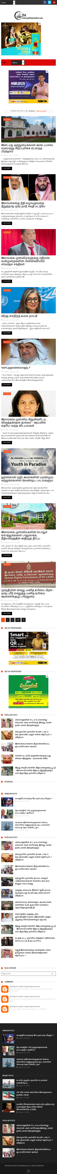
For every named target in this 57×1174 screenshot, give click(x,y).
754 (18, 620)
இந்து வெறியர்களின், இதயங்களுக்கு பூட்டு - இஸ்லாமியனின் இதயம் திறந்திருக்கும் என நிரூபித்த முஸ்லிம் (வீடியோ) (35, 770)
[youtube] (54, 2)
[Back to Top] (28, 1171)
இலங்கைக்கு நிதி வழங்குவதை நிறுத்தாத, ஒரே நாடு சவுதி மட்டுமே (23, 204)
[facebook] (45, 2)
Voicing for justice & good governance (25, 986)
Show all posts (41, 111)
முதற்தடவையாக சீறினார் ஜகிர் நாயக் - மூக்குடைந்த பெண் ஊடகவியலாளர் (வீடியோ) (33, 893)
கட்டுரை (7, 119)
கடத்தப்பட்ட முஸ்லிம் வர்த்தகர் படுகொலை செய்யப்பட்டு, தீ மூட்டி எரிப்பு (35, 939)
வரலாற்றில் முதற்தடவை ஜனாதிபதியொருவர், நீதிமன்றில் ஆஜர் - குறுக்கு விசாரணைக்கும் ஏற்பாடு (33, 917)
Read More (7, 168)
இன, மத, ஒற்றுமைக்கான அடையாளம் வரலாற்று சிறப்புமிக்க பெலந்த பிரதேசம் (27, 148)
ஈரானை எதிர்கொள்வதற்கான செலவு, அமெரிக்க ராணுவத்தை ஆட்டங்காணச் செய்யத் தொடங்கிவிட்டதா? (32, 825)
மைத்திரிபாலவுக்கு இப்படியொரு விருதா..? (33, 798)
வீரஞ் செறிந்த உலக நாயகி (19, 316)
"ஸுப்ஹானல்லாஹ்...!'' (15, 368)
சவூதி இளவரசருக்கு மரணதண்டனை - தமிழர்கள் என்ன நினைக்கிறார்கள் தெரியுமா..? (33, 953)
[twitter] (49, 2)
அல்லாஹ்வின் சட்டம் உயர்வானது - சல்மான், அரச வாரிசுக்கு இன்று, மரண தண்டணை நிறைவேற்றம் (33, 723)
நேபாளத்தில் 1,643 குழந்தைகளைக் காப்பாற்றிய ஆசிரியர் (30, 811)
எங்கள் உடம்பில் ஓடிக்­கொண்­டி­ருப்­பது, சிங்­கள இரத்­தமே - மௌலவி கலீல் (33, 757)
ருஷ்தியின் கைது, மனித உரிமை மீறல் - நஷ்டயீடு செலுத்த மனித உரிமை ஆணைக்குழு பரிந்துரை (27, 593)
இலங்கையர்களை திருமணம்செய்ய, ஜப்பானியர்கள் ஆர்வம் (32, 745)
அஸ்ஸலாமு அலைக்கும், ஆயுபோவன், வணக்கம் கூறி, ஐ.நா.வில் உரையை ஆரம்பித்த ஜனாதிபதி (33, 905)
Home (3, 62)
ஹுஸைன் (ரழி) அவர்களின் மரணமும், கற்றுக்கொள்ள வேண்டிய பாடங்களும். (27, 479)
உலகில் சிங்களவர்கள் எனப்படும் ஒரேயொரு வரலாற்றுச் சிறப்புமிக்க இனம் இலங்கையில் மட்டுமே (35, 1107)
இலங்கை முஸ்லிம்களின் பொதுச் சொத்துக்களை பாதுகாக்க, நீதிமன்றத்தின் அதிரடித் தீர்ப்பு (24, 535)
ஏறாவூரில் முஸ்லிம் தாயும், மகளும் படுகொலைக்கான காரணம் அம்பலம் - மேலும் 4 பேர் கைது (33, 881)
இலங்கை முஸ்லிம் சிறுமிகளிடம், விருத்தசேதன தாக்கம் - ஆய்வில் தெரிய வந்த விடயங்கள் (23, 423)
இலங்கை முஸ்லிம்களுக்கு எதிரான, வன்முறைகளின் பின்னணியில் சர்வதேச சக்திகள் (25, 261)
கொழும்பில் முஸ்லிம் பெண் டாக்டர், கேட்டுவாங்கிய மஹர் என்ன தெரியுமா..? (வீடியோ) (33, 735)
